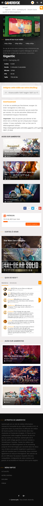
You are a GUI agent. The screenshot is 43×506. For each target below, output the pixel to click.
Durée (6, 67)
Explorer (5, 479)
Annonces (13, 283)
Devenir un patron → (33, 224)
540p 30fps (8, 43)
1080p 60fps (29, 43)
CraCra (10, 320)
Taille (6, 77)
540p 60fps (19, 43)
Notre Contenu (7, 475)
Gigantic (9, 56)
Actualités (5, 471)
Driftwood (11, 299)
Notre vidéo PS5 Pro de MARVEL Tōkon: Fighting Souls (19, 396)
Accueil (5, 7)
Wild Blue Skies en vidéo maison (16, 356)
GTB (9, 293)
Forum (4, 483)
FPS (5, 74)
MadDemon (11, 305)
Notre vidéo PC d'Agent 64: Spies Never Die (21, 173)
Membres (5, 283)
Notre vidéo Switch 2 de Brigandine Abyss (21, 151)
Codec (6, 64)
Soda (9, 288)
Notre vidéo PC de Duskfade (15, 377)
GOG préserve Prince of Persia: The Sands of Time (19, 196)
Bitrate (6, 70)
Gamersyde (15, 500)
